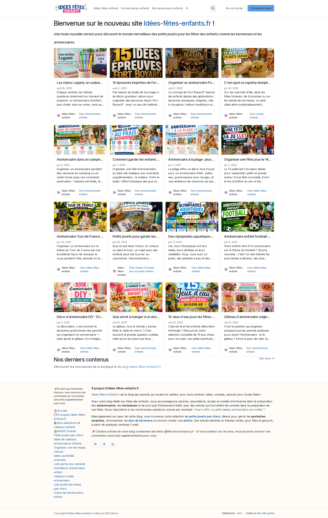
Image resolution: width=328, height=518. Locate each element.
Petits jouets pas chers (68, 435)
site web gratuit (265, 513)
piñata (188, 420)
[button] (212, 8)
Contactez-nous (260, 8)
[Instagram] (113, 444)
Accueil (62, 410)
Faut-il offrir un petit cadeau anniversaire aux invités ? (230, 409)
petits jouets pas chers (204, 416)
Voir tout (264, 358)
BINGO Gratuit (66, 431)
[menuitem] (106, 8)
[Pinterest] (95, 444)
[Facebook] (104, 444)
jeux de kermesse (141, 420)
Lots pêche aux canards (69, 464)
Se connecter (234, 8)
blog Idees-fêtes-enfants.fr (141, 366)
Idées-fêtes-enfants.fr (177, 23)
